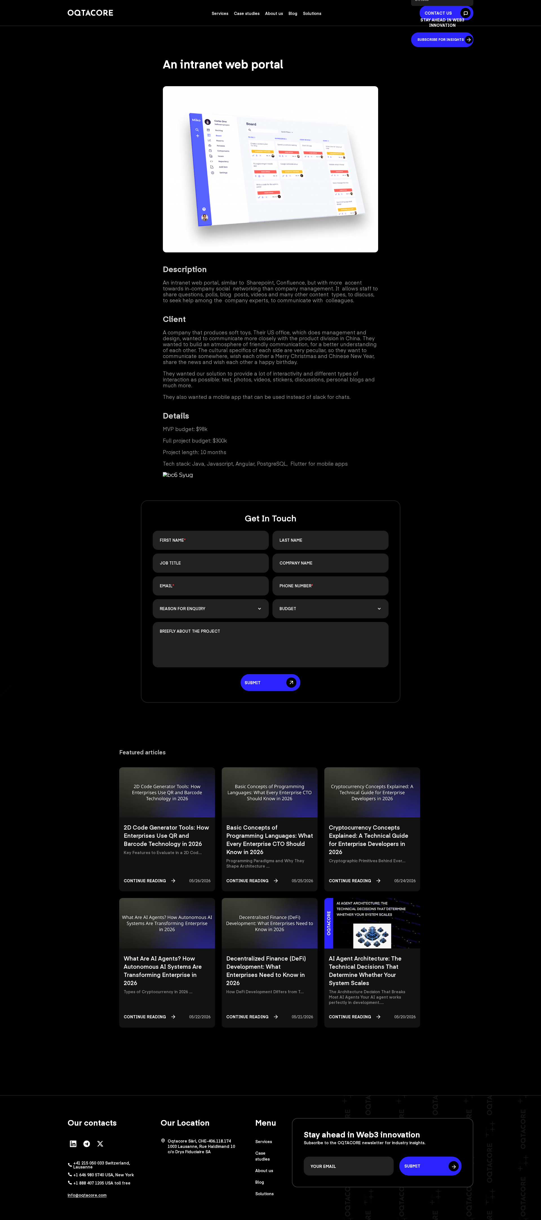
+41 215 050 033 (101, 1165)
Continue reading (145, 880)
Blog (293, 13)
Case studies (247, 13)
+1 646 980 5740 (103, 1175)
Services (220, 13)
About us (274, 13)
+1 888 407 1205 (101, 1183)
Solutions (312, 13)
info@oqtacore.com (87, 1195)
